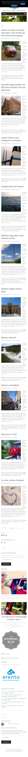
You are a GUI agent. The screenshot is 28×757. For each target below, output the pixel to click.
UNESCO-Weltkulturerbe (17, 282)
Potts (11, 78)
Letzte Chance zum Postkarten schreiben (11, 139)
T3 (16, 78)
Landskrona (3, 229)
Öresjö (10, 379)
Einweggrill (11, 279)
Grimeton (20, 279)
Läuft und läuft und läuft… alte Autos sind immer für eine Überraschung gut (13, 33)
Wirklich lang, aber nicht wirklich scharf (12, 237)
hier (18, 598)
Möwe (17, 331)
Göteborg (11, 426)
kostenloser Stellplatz (17, 227)
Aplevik (2, 180)
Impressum (3, 714)
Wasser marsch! (8, 337)
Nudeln (2, 133)
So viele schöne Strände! (12, 480)
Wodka (6, 429)
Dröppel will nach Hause (12, 186)
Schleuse (21, 379)
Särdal (14, 521)
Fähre (8, 180)
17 (5, 528)
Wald (20, 475)
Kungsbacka (15, 474)
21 (17, 528)
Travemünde (12, 133)
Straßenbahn (4, 428)
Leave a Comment (16, 38)
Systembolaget (7, 475)
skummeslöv (17, 281)
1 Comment (14, 93)
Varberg (6, 332)
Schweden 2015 (14, 75)
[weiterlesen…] (4, 71)
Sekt (2, 475)
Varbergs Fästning (12, 332)
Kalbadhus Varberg (12, 331)
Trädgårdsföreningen (13, 428)
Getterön (15, 279)
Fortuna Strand (9, 227)
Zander (18, 380)
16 (2, 528)
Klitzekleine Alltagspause (13, 723)
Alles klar (22, 4)
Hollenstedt (15, 77)
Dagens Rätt (6, 279)
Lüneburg (20, 77)
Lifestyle (7, 751)
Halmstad (9, 281)
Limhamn (9, 229)
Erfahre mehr (14, 5)
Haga (14, 426)
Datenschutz (4, 717)
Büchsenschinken (12, 131)
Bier (9, 77)
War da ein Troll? (9, 434)
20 (14, 528)
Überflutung (5, 230)
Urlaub (18, 78)
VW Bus (22, 78)
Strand (24, 229)
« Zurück (4, 527)
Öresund (13, 229)
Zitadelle (17, 230)
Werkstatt (3, 79)
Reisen (14, 78)
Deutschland (8, 75)
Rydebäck (20, 229)
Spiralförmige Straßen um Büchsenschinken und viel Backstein (13, 87)
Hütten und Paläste (10, 385)
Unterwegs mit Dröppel (18, 178)
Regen (14, 180)
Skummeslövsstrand (5, 282)
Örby (20, 331)
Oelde (8, 78)
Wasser (14, 380)
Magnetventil (4, 78)
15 (23, 527)
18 (8, 528)
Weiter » (21, 528)
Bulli (11, 77)
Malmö (11, 180)
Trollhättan (3, 380)
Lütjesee (24, 131)
